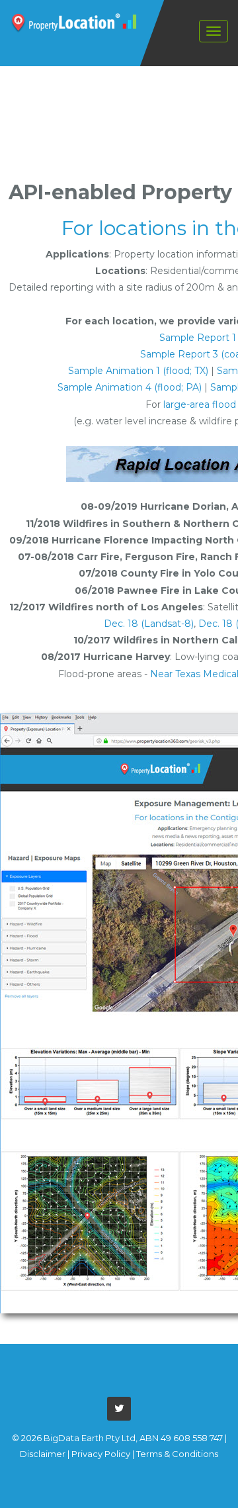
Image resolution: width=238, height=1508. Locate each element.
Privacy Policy (100, 1453)
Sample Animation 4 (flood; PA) (130, 387)
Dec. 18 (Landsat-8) (149, 624)
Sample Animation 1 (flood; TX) (138, 371)
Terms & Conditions (177, 1453)
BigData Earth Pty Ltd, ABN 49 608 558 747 (133, 1438)
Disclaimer (42, 1453)
